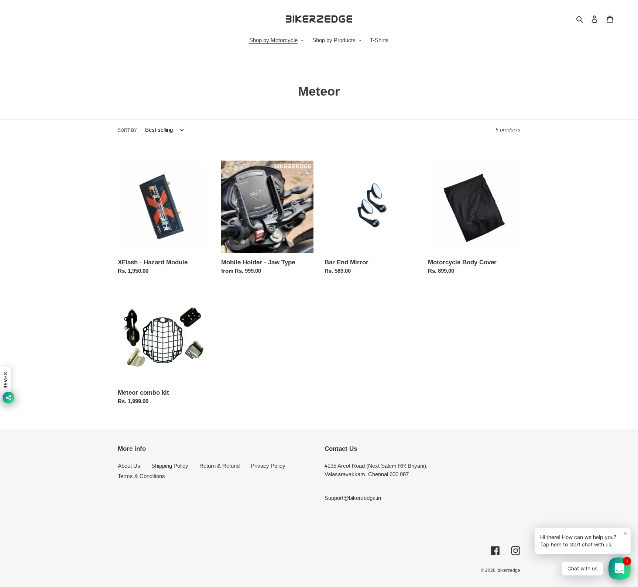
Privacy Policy (268, 466)
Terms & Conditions (141, 476)
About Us (129, 466)
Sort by (127, 130)
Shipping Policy (169, 466)
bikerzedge (509, 570)
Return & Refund (219, 466)
